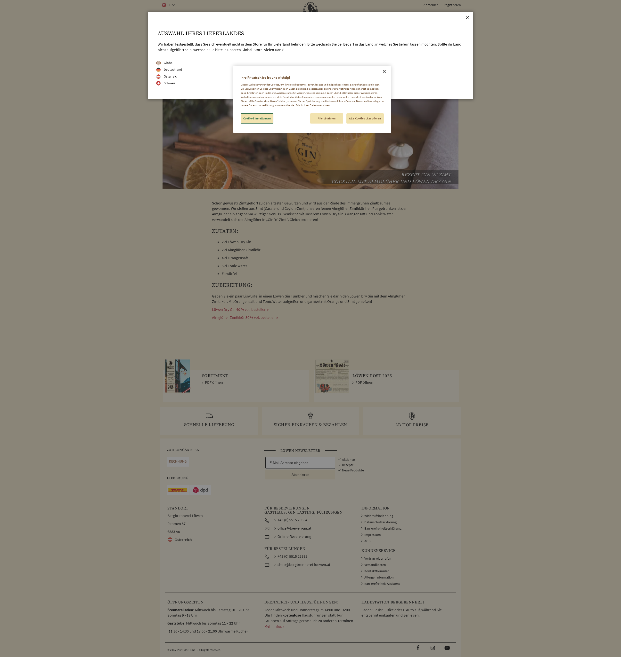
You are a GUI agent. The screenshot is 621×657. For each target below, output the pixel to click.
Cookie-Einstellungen (257, 118)
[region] (312, 99)
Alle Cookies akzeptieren (365, 118)
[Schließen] (384, 71)
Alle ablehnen (326, 118)
